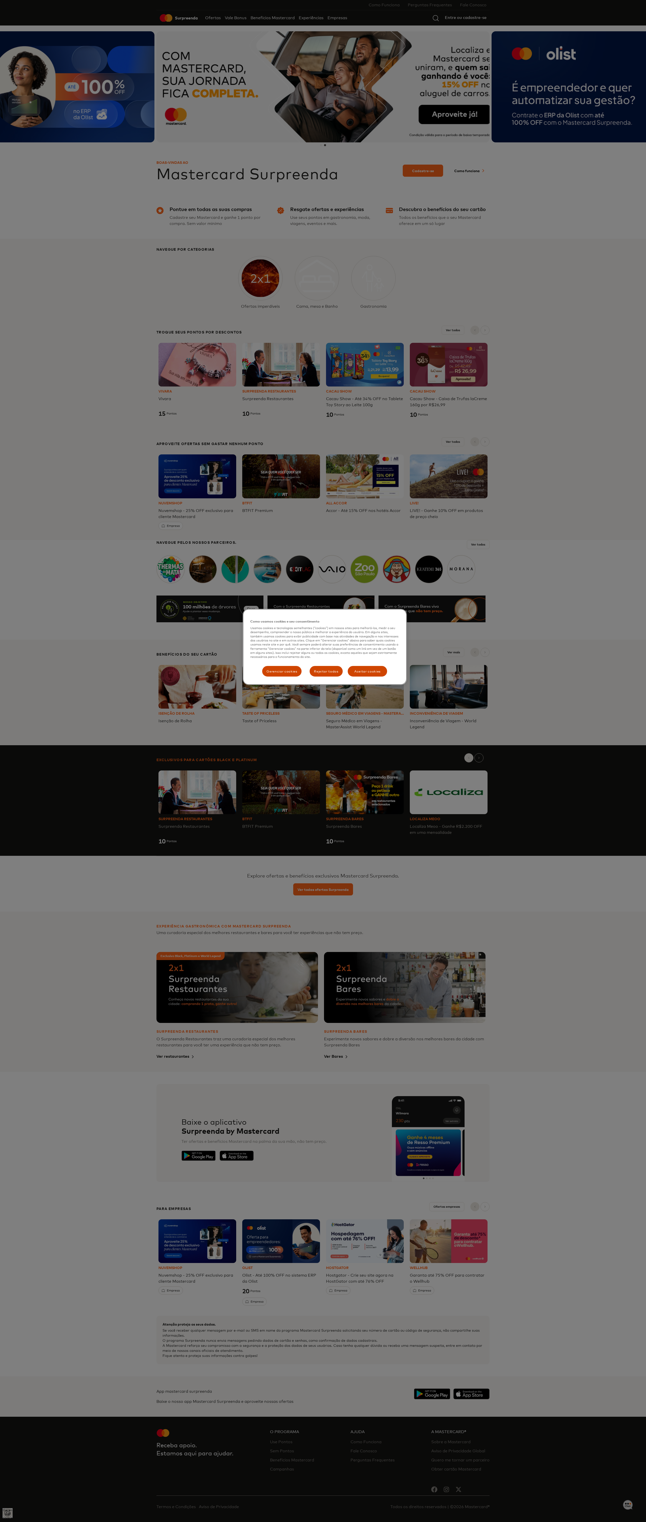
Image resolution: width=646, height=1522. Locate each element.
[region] (325, 647)
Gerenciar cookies (281, 671)
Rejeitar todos (326, 671)
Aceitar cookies (367, 671)
